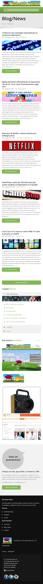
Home (3, 24)
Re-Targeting (10, 308)
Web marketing (12, 294)
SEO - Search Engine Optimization (16, 318)
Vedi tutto (38, 340)
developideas (10, 570)
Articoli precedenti (21, 282)
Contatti (6, 530)
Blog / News (7, 527)
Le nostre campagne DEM (14, 315)
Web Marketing (8, 512)
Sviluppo (9, 327)
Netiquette (11, 551)
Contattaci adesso (11, 487)
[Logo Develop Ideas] (13, 378)
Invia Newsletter (11, 311)
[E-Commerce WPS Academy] (21, 426)
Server (9, 331)
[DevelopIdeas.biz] (21, 357)
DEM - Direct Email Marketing (14, 304)
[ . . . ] (13, 67)
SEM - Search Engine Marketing (15, 322)
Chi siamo (7, 524)
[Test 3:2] (21, 399)
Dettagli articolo (11, 71)
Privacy (4, 551)
